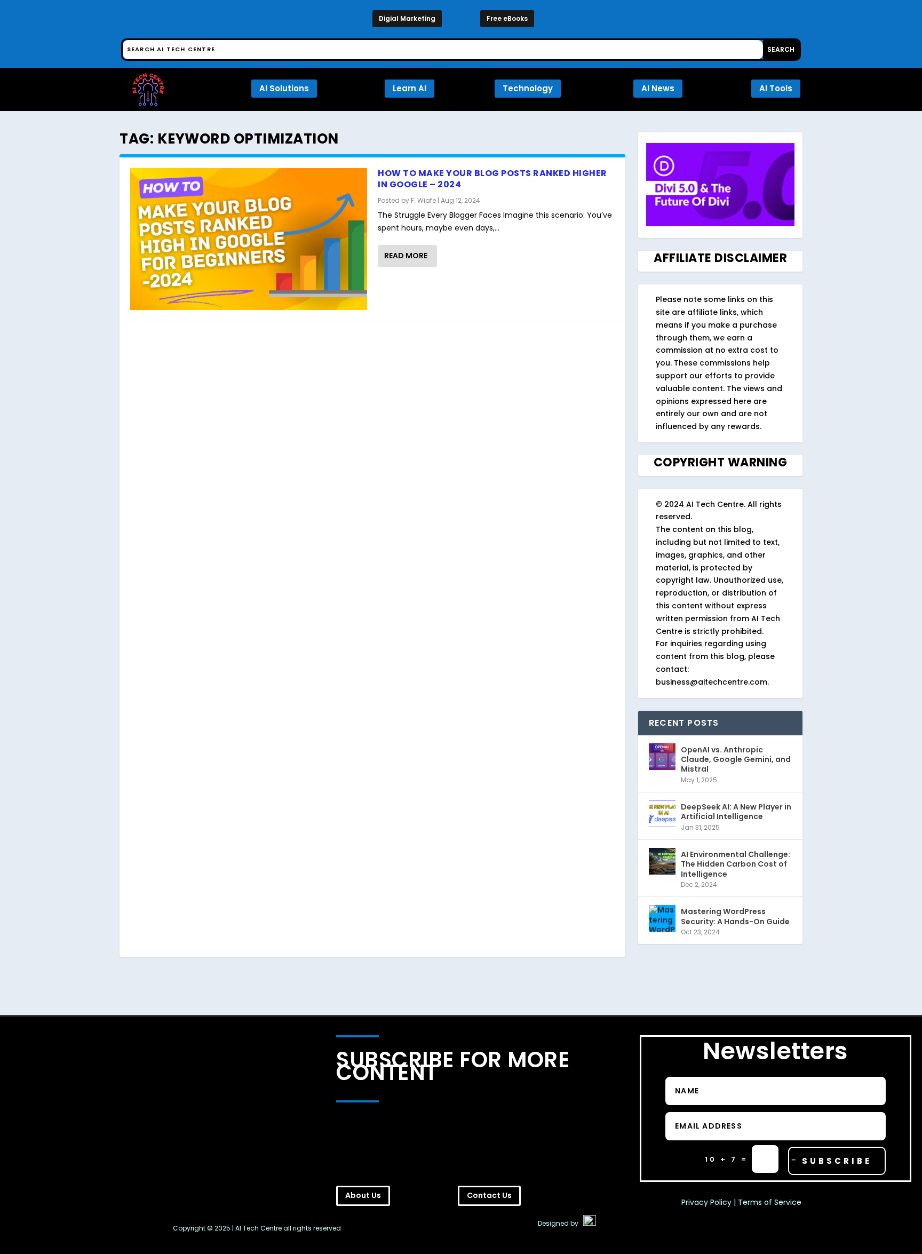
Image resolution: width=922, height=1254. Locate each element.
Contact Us (489, 1195)
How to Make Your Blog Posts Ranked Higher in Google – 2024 (492, 179)
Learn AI (409, 88)
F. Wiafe (423, 200)
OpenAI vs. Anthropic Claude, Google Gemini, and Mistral (736, 759)
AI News (657, 88)
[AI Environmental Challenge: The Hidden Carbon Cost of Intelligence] (662, 861)
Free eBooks (507, 18)
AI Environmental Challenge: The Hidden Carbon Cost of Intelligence (735, 864)
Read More (405, 255)
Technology (528, 88)
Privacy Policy (706, 1202)
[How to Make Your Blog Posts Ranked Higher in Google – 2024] (248, 239)
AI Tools (775, 88)
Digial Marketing (407, 18)
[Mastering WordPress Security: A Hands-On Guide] (662, 918)
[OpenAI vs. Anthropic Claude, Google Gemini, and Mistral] (662, 756)
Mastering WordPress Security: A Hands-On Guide (735, 916)
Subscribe (837, 1160)
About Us (363, 1195)
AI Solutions (284, 88)
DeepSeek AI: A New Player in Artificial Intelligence (736, 811)
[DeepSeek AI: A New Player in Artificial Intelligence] (662, 813)
